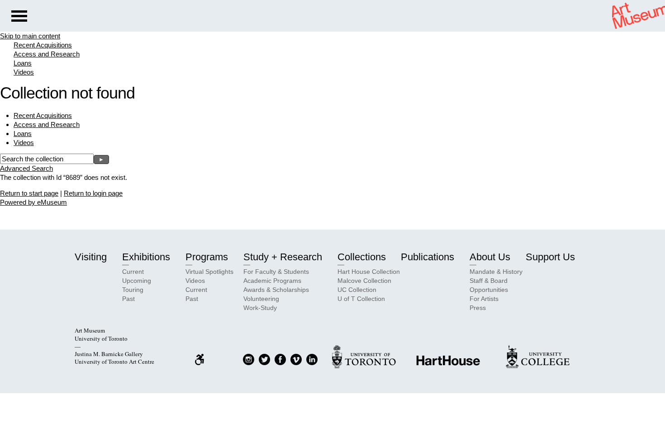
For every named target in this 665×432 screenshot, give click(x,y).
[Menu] (19, 17)
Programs (206, 257)
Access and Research (47, 54)
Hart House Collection (368, 271)
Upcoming (136, 280)
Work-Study (260, 307)
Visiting (91, 257)
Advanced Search (26, 168)
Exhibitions (146, 257)
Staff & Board (489, 280)
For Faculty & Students (276, 271)
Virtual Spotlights (209, 271)
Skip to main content (30, 36)
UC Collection (356, 289)
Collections (361, 257)
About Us (490, 257)
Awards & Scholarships (276, 289)
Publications (427, 257)
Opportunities (489, 289)
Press (478, 307)
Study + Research (282, 257)
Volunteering (261, 298)
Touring (132, 289)
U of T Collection (361, 298)
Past (128, 298)
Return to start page (29, 193)
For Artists (484, 298)
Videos (24, 72)
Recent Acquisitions (43, 45)
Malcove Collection (364, 280)
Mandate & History (496, 271)
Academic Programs (272, 280)
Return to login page (93, 193)
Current (133, 271)
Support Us (550, 257)
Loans (23, 63)
